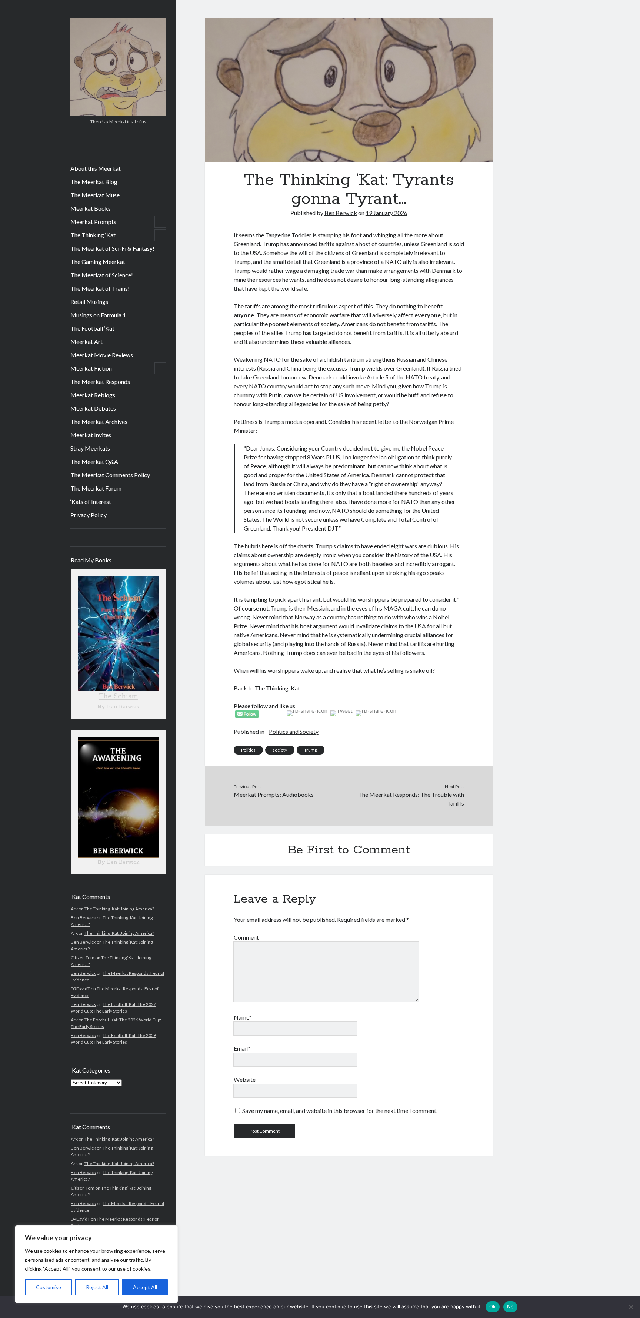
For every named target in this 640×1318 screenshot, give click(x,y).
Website (245, 1079)
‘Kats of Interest (90, 501)
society (280, 750)
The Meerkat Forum (95, 488)
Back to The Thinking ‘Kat (267, 688)
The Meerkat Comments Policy (110, 474)
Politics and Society (294, 731)
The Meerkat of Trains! (100, 288)
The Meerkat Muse (95, 194)
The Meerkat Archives (98, 421)
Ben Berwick (123, 706)
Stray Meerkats (90, 448)
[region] (96, 1264)
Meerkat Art (86, 341)
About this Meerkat (95, 168)
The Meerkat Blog (93, 181)
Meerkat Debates (93, 408)
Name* (242, 1017)
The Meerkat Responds (100, 381)
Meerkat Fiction (91, 368)
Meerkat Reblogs (92, 394)
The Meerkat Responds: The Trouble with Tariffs (411, 799)
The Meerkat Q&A (94, 461)
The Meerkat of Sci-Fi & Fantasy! (112, 248)
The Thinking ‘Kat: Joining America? (119, 908)
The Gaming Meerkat (97, 261)
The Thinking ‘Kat (93, 234)
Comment (246, 937)
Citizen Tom (82, 957)
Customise (48, 1287)
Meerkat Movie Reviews (101, 354)
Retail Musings (89, 301)
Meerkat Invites (90, 434)
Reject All (97, 1287)
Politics (248, 750)
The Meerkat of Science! (101, 274)
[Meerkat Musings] (118, 113)
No (510, 1306)
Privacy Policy (88, 514)
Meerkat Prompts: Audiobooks (274, 794)
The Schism (118, 696)
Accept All (145, 1287)
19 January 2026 (386, 212)
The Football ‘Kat (92, 328)
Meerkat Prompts (93, 221)
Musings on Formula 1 (98, 314)
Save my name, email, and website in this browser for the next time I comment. (339, 1110)
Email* (242, 1048)
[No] (630, 1307)
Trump (310, 750)
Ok (492, 1306)
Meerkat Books (90, 208)
